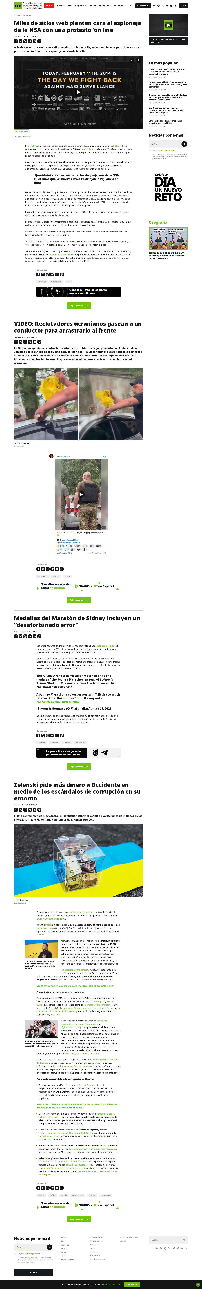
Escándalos (42, 576)
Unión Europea (77, 1195)
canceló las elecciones (77, 1164)
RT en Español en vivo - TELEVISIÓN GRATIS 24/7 (168, 41)
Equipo (93, 1248)
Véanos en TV (143, 5)
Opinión (92, 5)
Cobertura (94, 1252)
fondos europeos (45, 928)
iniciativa (32, 146)
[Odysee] (165, 1248)
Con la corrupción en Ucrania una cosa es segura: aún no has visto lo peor (75, 985)
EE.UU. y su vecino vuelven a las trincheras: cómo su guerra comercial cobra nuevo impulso (166, 110)
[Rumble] (158, 5)
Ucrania (68, 576)
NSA (68, 281)
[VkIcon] (154, 5)
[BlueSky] (171, 5)
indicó (48, 924)
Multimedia (104, 5)
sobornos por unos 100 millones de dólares (69, 1133)
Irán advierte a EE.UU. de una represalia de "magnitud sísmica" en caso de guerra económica (168, 84)
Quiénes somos (96, 1241)
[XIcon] (163, 5)
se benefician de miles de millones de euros (65, 1168)
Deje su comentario (79, 305)
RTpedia (63, 1256)
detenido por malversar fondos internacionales (92, 1149)
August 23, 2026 (99, 708)
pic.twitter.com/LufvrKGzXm (57, 702)
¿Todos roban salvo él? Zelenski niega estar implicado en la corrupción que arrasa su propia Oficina (40, 965)
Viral (70, 5)
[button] (78, 92)
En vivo (49, 5)
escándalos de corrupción (80, 912)
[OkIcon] (175, 5)
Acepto (163, 150)
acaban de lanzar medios (62, 254)
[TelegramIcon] (167, 5)
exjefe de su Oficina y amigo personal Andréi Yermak (87, 1008)
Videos (62, 1248)
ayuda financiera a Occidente (50, 918)
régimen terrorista (70, 1027)
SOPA (116, 146)
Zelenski (92, 1195)
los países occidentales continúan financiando (84, 1022)
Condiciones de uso (97, 1259)
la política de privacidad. (166, 150)
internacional (56, 281)
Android (123, 1241)
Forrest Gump (86, 1085)
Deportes (54, 742)
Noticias (61, 5)
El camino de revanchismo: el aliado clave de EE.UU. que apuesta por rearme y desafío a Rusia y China (168, 97)
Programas (79, 5)
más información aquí (110, 1284)
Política (52, 1195)
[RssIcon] (186, 1248)
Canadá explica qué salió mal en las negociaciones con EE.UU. (165, 122)
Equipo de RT (120, 5)
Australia (41, 742)
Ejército (41, 1195)
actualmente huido (49, 1136)
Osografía (158, 222)
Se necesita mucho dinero (74, 969)
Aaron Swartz (89, 149)
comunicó (113, 1030)
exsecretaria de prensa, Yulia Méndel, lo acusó (65, 1161)
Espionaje (42, 281)
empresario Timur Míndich (96, 1004)
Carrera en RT (95, 1255)
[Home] (18, 5)
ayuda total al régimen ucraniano (82, 1053)
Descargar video (21, 131)
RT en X (33, 1272)
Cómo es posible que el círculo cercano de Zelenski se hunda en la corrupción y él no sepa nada (41, 1043)
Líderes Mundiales (67, 1259)
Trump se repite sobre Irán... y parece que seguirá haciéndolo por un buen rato (166, 255)
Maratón (66, 742)
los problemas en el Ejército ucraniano (72, 1066)
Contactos (94, 1244)
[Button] (131, 5)
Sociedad (55, 576)
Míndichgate (98, 1001)
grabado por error (106, 645)
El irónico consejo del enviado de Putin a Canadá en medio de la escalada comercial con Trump (167, 71)
